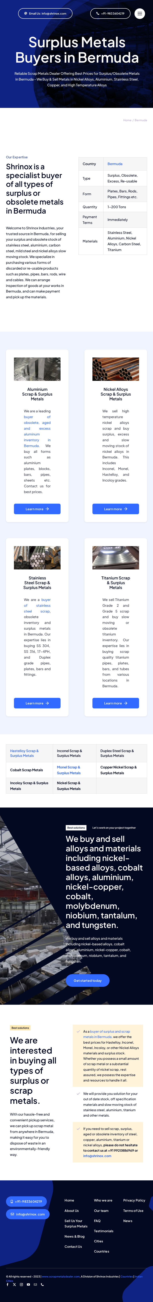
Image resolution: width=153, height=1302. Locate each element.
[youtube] (28, 1284)
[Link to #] (139, 13)
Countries (127, 1276)
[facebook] (7, 1284)
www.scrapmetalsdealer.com (61, 1276)
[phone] (42, 1284)
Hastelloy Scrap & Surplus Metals (24, 753)
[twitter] (14, 1284)
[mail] (35, 1284)
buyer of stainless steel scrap (37, 605)
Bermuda (115, 164)
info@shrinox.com (97, 1156)
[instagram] (21, 1284)
